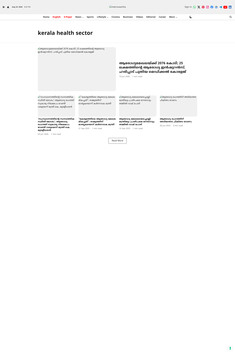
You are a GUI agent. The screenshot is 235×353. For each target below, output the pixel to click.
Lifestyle (101, 17)
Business (128, 17)
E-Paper (68, 17)
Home (46, 17)
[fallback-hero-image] (77, 69)
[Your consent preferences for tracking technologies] (230, 348)
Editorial (151, 17)
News (78, 17)
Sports (90, 17)
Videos (139, 17)
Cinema (116, 17)
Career (162, 17)
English (57, 17)
